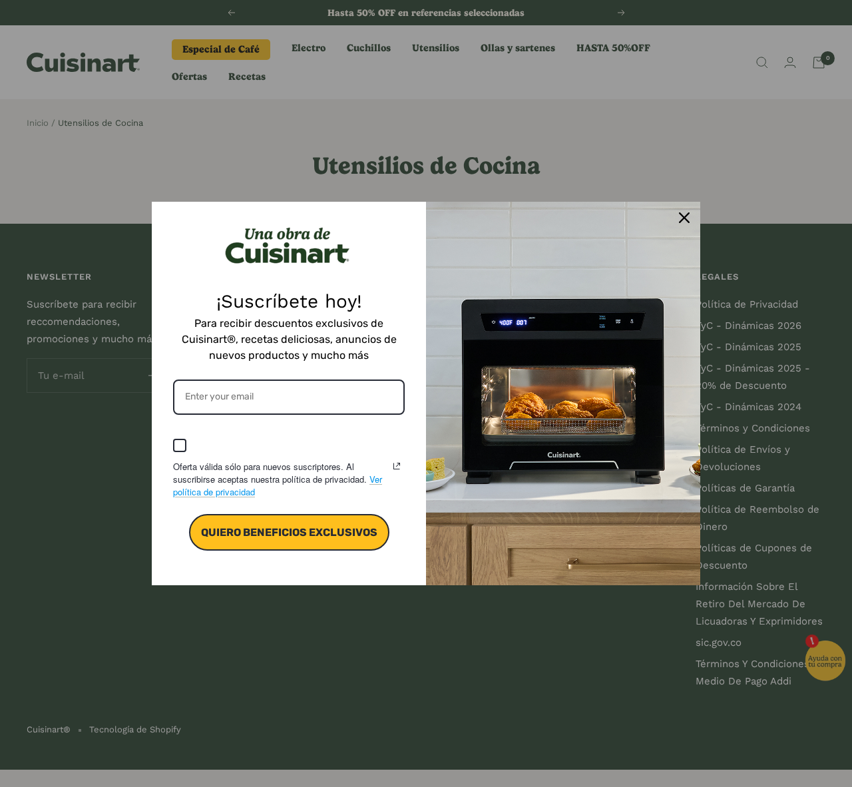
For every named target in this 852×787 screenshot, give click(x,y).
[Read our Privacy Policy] (397, 466)
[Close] (684, 218)
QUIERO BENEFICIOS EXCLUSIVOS (289, 532)
